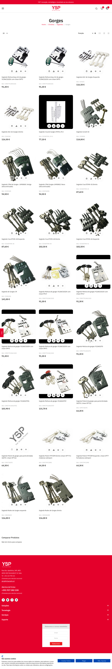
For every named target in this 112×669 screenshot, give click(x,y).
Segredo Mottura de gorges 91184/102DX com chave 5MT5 (17, 347)
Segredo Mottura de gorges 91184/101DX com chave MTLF (54, 292)
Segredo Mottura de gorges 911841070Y (52, 401)
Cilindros (51, 24)
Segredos (60, 24)
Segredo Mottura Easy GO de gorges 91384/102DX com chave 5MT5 (14, 78)
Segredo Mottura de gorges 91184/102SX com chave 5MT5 (54, 347)
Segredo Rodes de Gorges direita (50, 510)
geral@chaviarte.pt (8, 581)
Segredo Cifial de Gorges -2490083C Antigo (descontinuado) (16, 185)
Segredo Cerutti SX (82, 132)
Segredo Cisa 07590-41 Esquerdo (87, 239)
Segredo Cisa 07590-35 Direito (86, 184)
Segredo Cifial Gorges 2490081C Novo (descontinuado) (52, 185)
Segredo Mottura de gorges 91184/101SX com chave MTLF (92, 292)
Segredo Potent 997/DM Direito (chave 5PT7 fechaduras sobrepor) (55, 457)
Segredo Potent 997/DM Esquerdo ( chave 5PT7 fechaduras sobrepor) (92, 457)
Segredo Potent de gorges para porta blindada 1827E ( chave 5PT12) (17, 457)
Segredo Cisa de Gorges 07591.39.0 (51, 132)
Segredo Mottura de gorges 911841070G (15, 401)
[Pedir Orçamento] (16, 71)
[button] (21, 71)
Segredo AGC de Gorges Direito (12, 132)
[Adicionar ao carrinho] (12, 71)
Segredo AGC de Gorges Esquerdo (88, 77)
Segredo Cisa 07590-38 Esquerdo (13, 239)
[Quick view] (25, 71)
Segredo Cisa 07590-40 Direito (49, 239)
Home (44, 24)
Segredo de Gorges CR (9, 291)
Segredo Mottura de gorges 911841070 (89, 346)
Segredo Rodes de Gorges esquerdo (14, 510)
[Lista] (100, 33)
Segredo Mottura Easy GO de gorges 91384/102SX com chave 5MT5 (51, 78)
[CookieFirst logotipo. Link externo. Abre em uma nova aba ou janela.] (2, 656)
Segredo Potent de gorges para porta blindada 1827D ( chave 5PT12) (91, 402)
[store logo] (56, 8)
